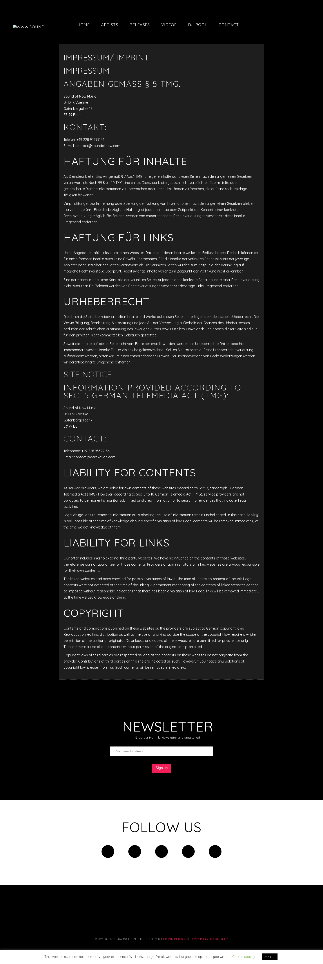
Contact (229, 24)
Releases (140, 24)
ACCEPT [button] (270, 957)
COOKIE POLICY (219, 938)
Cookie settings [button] (244, 957)
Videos (169, 24)
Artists (109, 24)
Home (83, 24)
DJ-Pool (197, 24)
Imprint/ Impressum (175, 938)
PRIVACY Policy (199, 938)
